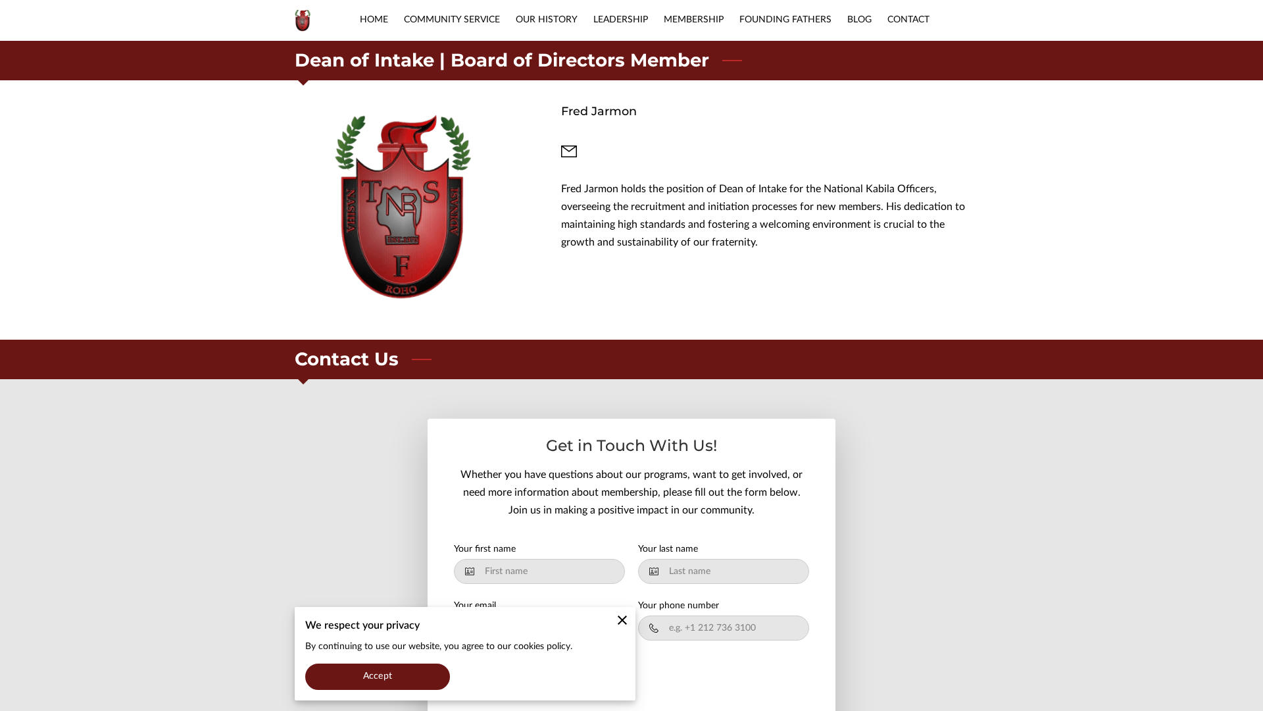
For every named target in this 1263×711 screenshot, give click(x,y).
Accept (377, 676)
